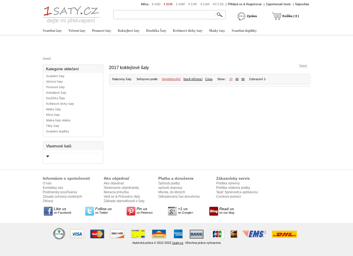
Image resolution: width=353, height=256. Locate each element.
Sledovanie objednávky (121, 188)
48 (237, 79)
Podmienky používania (60, 192)
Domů (47, 58)
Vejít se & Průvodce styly (122, 196)
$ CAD (205, 4)
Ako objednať (114, 183)
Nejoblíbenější (171, 79)
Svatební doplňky (244, 31)
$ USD (156, 4)
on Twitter (103, 210)
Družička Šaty (156, 31)
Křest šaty (53, 114)
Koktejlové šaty (129, 31)
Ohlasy (48, 201)
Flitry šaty (52, 125)
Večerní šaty (76, 31)
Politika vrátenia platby (233, 188)
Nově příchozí (192, 79)
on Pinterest (145, 210)
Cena (208, 79)
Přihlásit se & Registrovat (244, 4)
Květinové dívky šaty (187, 31)
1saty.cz (177, 242)
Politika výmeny (228, 183)
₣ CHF (192, 4)
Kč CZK (218, 4)
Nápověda (302, 4)
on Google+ (185, 210)
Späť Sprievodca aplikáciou (237, 192)
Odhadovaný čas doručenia (179, 196)
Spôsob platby (169, 183)
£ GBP (180, 4)
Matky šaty (217, 31)
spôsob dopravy (170, 188)
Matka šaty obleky (58, 120)
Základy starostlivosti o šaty (124, 201)
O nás (47, 183)
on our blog (226, 210)
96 (243, 79)
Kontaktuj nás (53, 188)
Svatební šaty (52, 31)
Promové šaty (101, 31)
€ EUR (168, 4)
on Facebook (62, 210)
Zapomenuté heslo (278, 4)
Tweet (303, 65)
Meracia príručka (116, 192)
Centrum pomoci (228, 196)
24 (230, 79)
